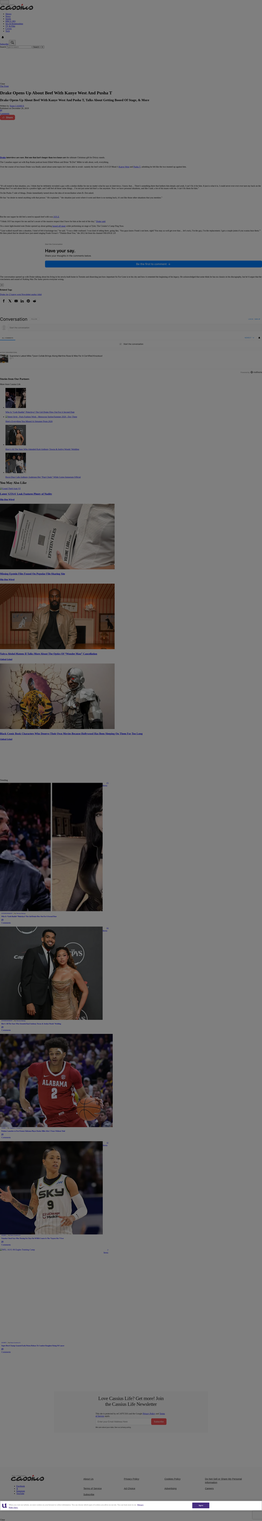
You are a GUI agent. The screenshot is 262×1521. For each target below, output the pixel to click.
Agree (201, 1505)
